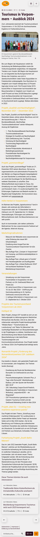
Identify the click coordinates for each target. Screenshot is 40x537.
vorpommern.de (17, 196)
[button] (22, 533)
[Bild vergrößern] (20, 42)
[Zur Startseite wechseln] (5, 3)
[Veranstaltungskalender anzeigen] (31, 3)
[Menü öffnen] (36, 3)
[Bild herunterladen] (35, 58)
